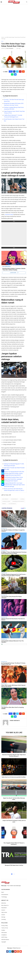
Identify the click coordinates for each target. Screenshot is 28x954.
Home (2, 37)
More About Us (4, 905)
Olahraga (22, 499)
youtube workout (12, 503)
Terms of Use (4, 927)
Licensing (3, 919)
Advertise (3, 903)
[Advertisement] (14, 21)
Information (4, 932)
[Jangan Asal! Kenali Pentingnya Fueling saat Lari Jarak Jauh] (14, 810)
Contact (3, 914)
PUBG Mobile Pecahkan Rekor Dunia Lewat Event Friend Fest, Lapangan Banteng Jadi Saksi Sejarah (13, 479)
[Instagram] (13, 951)
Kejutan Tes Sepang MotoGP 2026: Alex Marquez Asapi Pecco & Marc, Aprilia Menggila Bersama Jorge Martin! (14, 473)
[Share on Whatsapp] (12, 74)
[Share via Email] (15, 74)
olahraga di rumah (6, 501)
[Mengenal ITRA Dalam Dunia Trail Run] (14, 854)
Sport (2, 892)
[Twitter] (10, 951)
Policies (4, 922)
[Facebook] (7, 951)
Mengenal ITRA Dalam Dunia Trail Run (14, 865)
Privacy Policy (4, 925)
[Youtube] (15, 951)
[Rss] (18, 951)
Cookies (3, 930)
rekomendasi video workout (18, 501)
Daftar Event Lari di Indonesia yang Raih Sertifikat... (14, 777)
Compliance (4, 934)
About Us (4, 900)
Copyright (3, 941)
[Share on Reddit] (23, 71)
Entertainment (4, 894)
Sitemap (3, 917)
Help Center (4, 912)
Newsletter (4, 907)
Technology (4, 896)
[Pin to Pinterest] (20, 71)
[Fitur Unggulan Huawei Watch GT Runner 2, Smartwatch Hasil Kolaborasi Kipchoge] (14, 832)
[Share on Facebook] (14, 71)
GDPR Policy (4, 937)
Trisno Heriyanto (9, 48)
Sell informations (5, 939)
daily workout (5, 499)
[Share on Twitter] (17, 71)
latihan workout (14, 499)
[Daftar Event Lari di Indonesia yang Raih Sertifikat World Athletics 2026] (14, 766)
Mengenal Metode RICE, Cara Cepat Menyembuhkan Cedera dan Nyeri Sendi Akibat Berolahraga (14, 484)
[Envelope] (21, 951)
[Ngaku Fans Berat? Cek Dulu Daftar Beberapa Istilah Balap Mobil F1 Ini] (14, 787)
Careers (3, 910)
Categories (5, 889)
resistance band (9, 214)
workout (4, 503)
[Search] (26, 2)
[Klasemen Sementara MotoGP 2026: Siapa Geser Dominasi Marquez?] (14, 744)
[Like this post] (11, 71)
